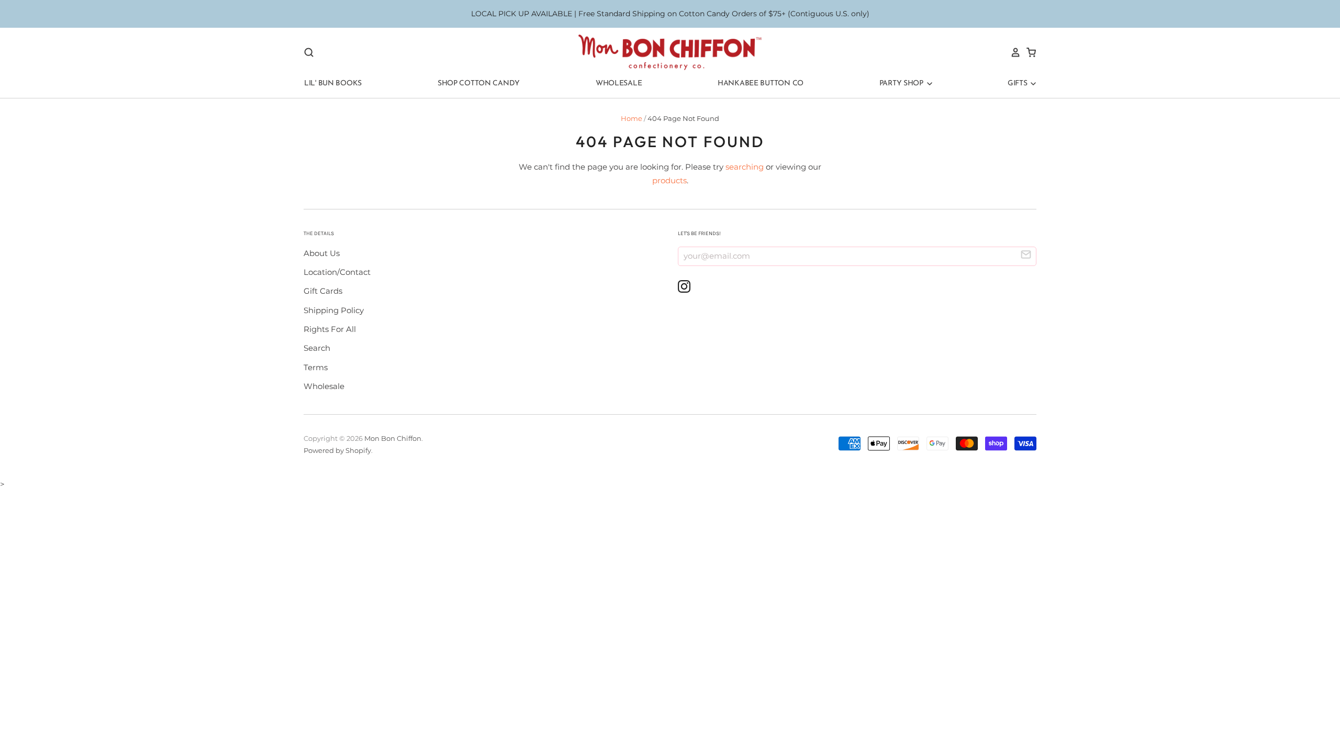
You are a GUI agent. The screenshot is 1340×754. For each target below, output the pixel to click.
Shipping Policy (334, 310)
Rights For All (330, 329)
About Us (322, 253)
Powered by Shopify (337, 450)
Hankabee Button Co (760, 83)
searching (744, 167)
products (669, 180)
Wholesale (619, 83)
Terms (316, 367)
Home (631, 118)
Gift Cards (323, 291)
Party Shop (902, 83)
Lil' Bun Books (333, 83)
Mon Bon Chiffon (392, 438)
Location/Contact (337, 272)
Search (317, 348)
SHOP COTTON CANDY (479, 83)
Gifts (1018, 83)
